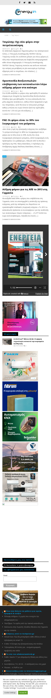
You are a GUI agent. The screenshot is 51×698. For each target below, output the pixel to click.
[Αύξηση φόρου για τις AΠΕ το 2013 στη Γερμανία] (25, 170)
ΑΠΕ (4, 156)
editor (15, 127)
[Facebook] (19, 2)
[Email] (29, 2)
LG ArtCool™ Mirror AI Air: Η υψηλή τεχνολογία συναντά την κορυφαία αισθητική (29, 341)
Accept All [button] (23, 692)
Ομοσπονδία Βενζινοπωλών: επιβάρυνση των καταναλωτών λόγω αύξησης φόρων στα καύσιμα (24, 84)
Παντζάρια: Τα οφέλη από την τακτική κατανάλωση (23, 623)
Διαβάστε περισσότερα (11, 74)
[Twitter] (24, 2)
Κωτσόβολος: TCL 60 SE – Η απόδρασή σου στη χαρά (25, 664)
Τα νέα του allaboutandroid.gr (20, 654)
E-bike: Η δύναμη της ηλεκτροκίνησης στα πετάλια (23, 644)
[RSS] (34, 2)
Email (5, 575)
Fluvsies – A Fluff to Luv (13, 667)
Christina (16, 196)
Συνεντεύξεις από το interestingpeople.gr (26, 671)
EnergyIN (16, 49)
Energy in (16, 91)
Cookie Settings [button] (10, 692)
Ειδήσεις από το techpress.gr (20, 634)
